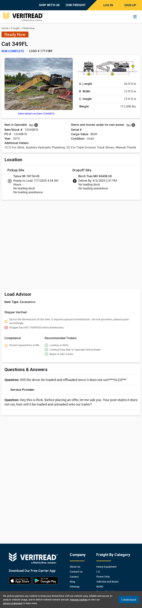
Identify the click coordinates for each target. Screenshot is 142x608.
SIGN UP (130, 5)
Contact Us (76, 571)
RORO (99, 586)
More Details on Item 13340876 (36, 113)
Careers (74, 576)
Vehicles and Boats (107, 581)
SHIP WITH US (49, 5)
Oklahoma (28, 28)
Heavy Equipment (106, 566)
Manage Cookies (79, 599)
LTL (98, 571)
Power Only (103, 576)
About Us (75, 566)
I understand (128, 599)
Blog (72, 581)
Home (5, 28)
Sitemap (75, 586)
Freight (15, 28)
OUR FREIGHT (76, 5)
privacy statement (13, 603)
